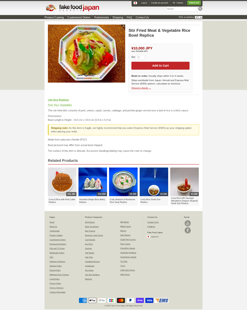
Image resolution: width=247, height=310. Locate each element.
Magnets (88, 279)
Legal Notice (55, 279)
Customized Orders (78, 17)
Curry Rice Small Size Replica (150, 200)
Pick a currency (187, 17)
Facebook (188, 230)
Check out (194, 3)
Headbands (89, 266)
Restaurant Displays (58, 244)
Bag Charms (90, 231)
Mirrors (123, 231)
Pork (50, 104)
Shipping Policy (56, 266)
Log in (144, 3)
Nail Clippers (125, 235)
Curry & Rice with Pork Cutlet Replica (62, 200)
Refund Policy (55, 270)
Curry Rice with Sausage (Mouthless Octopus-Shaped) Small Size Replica (184, 201)
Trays (122, 266)
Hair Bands (89, 253)
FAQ (129, 17)
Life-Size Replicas (58, 99)
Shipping (117, 17)
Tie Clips (123, 261)
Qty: (133, 57)
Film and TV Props (57, 248)
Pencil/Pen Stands (127, 248)
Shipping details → (141, 88)
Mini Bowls (124, 222)
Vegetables (66, 104)
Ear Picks (89, 244)
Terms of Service (57, 288)
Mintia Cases (125, 226)
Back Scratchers (92, 227)
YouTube (188, 223)
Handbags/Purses (92, 262)
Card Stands (90, 240)
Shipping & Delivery (57, 262)
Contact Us (142, 17)
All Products (90, 222)
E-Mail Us (151, 227)
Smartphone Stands (128, 257)
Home (52, 222)
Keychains (89, 270)
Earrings (88, 248)
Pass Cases (125, 244)
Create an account (159, 3)
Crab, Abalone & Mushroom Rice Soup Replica (122, 200)
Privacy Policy (55, 283)
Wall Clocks (125, 274)
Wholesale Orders (57, 253)
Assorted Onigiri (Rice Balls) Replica (92, 200)
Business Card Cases (94, 235)
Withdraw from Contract (59, 275)
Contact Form (153, 222)
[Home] (123, 8)
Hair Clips (89, 257)
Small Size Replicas (128, 253)
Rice (56, 104)
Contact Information (58, 292)
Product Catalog (54, 17)
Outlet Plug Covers (128, 240)
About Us (53, 227)
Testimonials (101, 17)
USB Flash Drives (127, 270)
